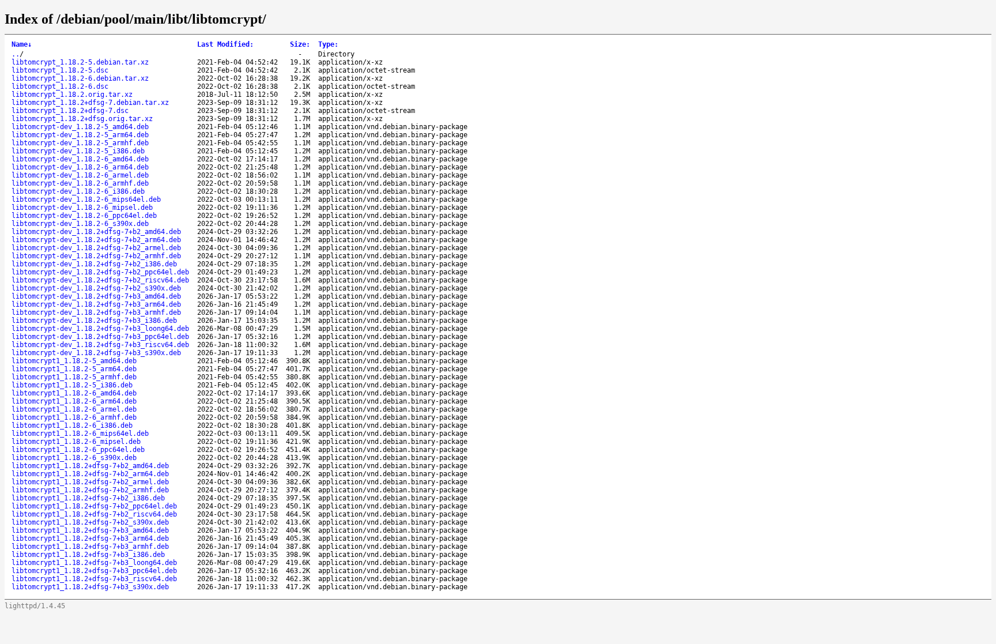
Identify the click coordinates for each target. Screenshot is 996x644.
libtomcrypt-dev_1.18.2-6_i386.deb (78, 191)
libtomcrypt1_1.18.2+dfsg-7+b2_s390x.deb (90, 522)
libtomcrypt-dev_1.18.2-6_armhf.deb (80, 183)
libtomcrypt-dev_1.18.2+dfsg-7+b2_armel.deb (96, 248)
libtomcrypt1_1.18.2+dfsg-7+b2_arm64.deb (90, 474)
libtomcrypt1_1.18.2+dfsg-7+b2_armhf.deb (90, 490)
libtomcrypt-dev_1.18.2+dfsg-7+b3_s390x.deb (96, 353)
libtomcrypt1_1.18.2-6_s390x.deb (74, 458)
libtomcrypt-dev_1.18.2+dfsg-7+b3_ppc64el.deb (100, 337)
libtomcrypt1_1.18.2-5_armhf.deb (74, 377)
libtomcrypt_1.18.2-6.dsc (60, 86)
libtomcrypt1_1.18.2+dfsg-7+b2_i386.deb (88, 498)
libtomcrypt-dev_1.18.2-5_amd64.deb (80, 127)
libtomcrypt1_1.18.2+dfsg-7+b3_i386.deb (88, 555)
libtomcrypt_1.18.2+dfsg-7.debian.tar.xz (90, 103)
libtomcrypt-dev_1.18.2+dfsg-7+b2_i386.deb (94, 264)
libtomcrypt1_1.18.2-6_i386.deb (72, 425)
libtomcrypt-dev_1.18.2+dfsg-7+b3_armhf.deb (96, 312)
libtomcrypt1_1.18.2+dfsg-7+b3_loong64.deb (94, 563)
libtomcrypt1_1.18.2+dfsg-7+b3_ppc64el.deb (94, 571)
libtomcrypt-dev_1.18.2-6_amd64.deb (80, 159)
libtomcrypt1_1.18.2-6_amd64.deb (74, 393)
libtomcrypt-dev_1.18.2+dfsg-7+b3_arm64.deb (96, 304)
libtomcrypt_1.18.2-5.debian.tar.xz (80, 62)
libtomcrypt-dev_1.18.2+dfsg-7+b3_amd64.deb (96, 296)
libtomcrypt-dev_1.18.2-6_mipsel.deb (82, 208)
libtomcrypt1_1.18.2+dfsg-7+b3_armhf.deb (90, 547)
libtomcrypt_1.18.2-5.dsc (60, 70)
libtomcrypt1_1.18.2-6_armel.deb (74, 409)
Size (300, 44)
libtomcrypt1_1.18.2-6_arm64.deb (74, 401)
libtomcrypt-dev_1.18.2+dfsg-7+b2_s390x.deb (96, 288)
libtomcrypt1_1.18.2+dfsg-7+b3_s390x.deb (90, 587)
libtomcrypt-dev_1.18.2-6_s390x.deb (80, 224)
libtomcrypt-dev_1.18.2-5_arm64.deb (80, 135)
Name (22, 44)
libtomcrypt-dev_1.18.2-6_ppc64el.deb (84, 216)
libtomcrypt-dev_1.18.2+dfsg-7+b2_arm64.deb (96, 240)
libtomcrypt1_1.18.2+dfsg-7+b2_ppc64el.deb (94, 506)
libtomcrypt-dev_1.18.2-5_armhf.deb (80, 143)
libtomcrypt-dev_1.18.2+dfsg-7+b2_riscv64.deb (100, 280)
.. (16, 54)
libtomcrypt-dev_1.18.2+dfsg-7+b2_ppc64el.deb (100, 272)
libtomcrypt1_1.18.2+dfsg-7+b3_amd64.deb (90, 530)
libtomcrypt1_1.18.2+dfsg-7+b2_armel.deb (90, 482)
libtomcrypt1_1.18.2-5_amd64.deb (74, 361)
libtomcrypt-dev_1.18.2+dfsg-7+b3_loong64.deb (100, 329)
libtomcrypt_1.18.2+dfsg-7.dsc (70, 111)
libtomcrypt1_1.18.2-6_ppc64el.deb (78, 450)
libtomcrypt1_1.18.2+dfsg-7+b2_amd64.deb (90, 466)
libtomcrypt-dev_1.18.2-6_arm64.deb (80, 167)
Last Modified (225, 44)
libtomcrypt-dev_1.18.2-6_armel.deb (80, 175)
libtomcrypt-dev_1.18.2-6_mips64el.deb (86, 199)
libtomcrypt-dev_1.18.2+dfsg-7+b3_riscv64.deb (100, 345)
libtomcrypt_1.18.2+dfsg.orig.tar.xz (82, 119)
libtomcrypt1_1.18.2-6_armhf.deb (74, 417)
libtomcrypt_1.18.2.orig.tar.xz (72, 95)
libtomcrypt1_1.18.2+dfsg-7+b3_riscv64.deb (94, 579)
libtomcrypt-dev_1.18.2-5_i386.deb (78, 151)
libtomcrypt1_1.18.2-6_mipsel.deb (76, 442)
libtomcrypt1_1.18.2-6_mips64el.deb (80, 434)
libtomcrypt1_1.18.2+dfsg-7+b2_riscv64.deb (94, 514)
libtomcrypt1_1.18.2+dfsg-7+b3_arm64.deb (90, 538)
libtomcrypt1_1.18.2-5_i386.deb (72, 385)
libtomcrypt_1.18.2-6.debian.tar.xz (80, 78)
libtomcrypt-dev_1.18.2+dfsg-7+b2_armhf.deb (96, 256)
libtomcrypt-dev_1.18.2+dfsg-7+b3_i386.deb (94, 321)
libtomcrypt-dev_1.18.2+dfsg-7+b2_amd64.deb (96, 232)
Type (328, 44)
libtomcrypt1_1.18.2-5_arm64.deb (74, 369)
